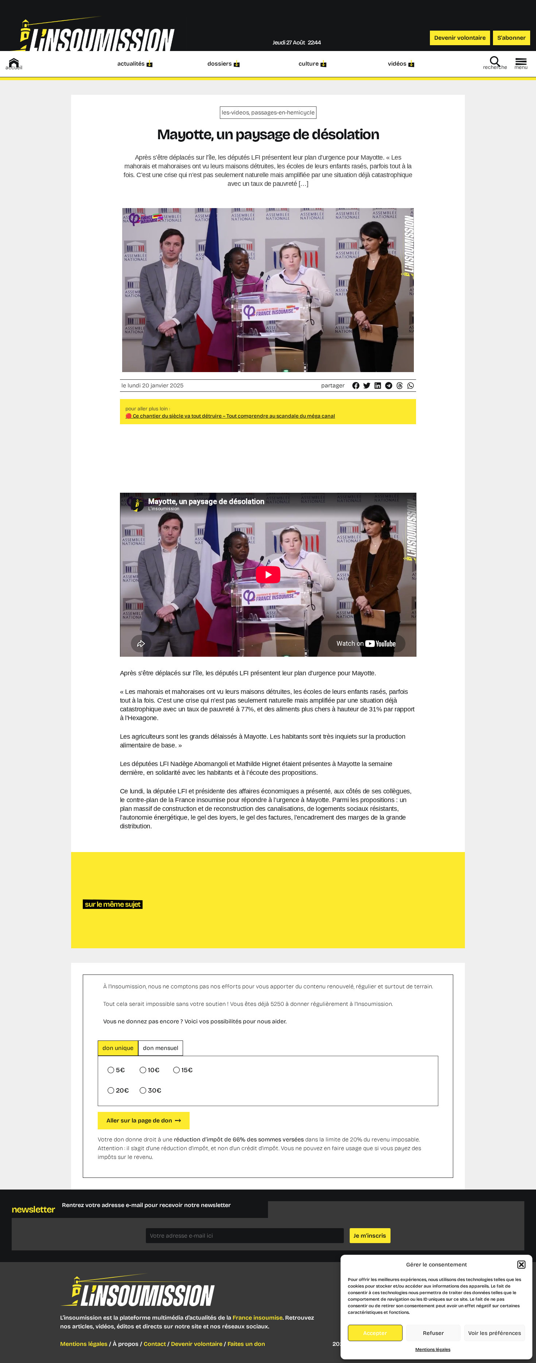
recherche (495, 67)
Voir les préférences (494, 1333)
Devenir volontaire (196, 1343)
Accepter (375, 1333)
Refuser (433, 1333)
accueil (13, 68)
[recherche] (495, 61)
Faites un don (246, 1343)
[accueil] (14, 62)
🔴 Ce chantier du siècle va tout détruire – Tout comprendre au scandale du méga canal (230, 416)
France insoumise (258, 1317)
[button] (521, 1264)
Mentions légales (432, 1349)
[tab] (118, 1048)
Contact (155, 1343)
